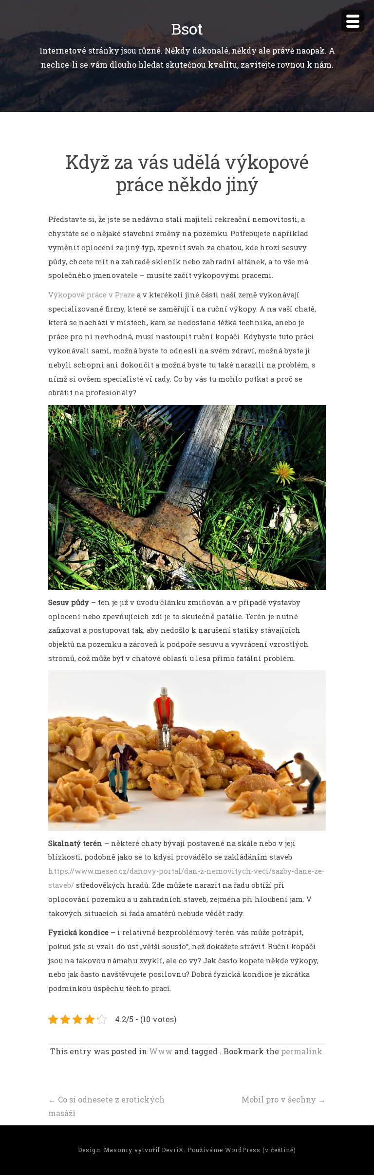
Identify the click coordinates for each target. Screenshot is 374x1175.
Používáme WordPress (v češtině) (241, 1150)
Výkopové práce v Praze (91, 294)
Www (160, 1051)
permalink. (302, 1051)
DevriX (173, 1150)
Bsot (187, 28)
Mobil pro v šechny (284, 1099)
